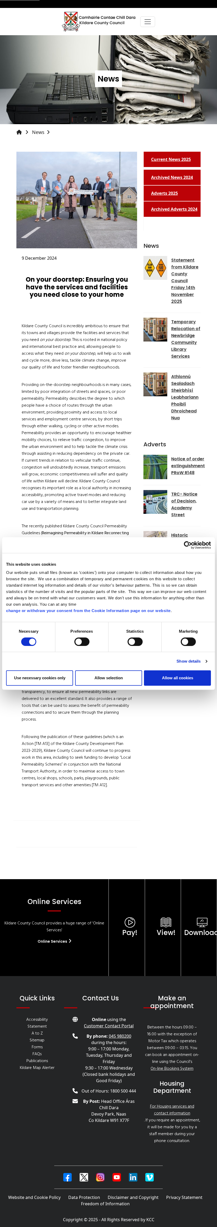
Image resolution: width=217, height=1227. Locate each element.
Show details (189, 661)
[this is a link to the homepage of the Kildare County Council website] (23, 132)
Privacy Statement (184, 1197)
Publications (37, 1061)
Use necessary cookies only (39, 678)
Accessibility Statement (37, 1023)
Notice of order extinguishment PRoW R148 (188, 466)
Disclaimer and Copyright (133, 1197)
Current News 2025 (171, 159)
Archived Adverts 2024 (174, 209)
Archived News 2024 (172, 177)
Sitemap (37, 1040)
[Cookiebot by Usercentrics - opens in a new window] (188, 545)
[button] (67, 1177)
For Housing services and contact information (172, 1110)
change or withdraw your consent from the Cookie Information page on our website (88, 610)
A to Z (37, 1033)
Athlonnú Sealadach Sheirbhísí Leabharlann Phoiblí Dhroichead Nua (184, 397)
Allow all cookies (177, 678)
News (38, 132)
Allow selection (108, 678)
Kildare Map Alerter (37, 1067)
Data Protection (84, 1197)
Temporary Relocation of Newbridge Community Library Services (185, 339)
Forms (37, 1047)
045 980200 (120, 1036)
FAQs (37, 1054)
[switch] (81, 641)
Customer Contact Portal (109, 1026)
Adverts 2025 (164, 193)
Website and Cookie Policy (34, 1197)
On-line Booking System (172, 1068)
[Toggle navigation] (147, 21)
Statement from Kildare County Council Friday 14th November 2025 (184, 280)
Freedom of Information (105, 1204)
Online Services (53, 941)
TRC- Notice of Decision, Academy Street (184, 504)
